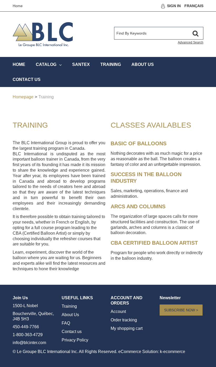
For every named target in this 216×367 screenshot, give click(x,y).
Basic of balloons (138, 143)
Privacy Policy (75, 340)
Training (69, 306)
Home (18, 6)
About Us (142, 64)
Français (193, 6)
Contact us (72, 331)
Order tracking (124, 320)
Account (118, 311)
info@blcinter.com (29, 342)
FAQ (66, 323)
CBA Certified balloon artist (154, 243)
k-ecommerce (172, 351)
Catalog (46, 64)
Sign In (174, 6)
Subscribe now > (181, 310)
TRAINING (110, 64)
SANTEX (81, 64)
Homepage (23, 97)
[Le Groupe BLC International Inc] (43, 34)
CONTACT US (27, 79)
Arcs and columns (138, 206)
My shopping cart (127, 328)
